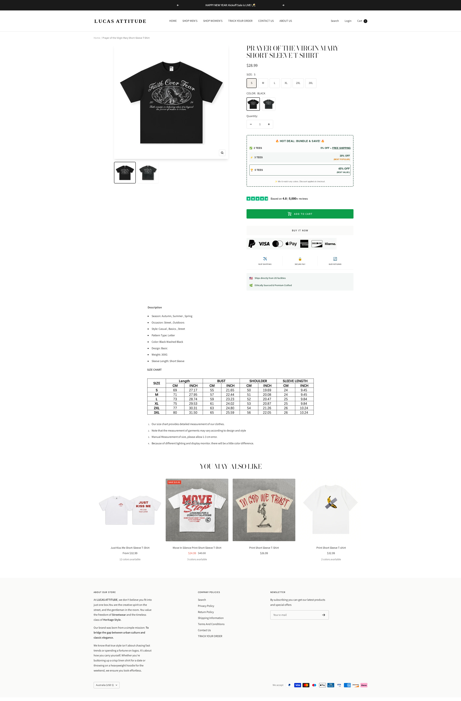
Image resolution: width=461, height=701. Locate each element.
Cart (361, 21)
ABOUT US (285, 21)
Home (97, 37)
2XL (298, 83)
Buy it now (300, 230)
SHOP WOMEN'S (212, 21)
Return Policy (206, 612)
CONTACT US (266, 21)
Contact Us (204, 630)
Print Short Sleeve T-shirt (331, 548)
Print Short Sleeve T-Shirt (264, 548)
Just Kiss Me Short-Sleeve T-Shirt (130, 548)
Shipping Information (211, 618)
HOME (173, 21)
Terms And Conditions (211, 624)
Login (348, 21)
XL (286, 83)
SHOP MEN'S (189, 21)
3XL (311, 83)
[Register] (323, 615)
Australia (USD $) (105, 685)
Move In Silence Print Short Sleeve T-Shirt (197, 548)
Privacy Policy (206, 606)
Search (335, 21)
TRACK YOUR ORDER (240, 21)
